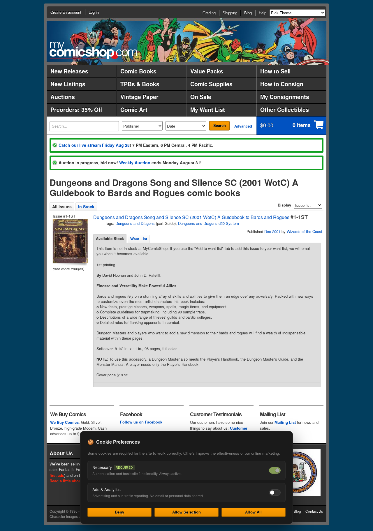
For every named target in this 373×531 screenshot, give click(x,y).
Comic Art (133, 109)
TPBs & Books (139, 84)
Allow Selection (186, 512)
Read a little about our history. (77, 481)
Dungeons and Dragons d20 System (208, 223)
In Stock (86, 206)
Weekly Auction (134, 162)
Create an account (65, 12)
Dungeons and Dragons (135, 223)
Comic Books (138, 71)
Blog (248, 12)
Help (262, 12)
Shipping (230, 12)
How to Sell (275, 71)
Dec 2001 (272, 231)
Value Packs (206, 71)
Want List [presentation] (138, 238)
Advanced (243, 126)
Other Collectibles (284, 109)
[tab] (109, 238)
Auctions (62, 97)
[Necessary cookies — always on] (275, 470)
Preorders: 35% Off (76, 109)
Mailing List (285, 422)
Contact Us (314, 511)
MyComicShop (93, 50)
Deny (119, 512)
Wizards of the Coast (304, 231)
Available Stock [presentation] (110, 238)
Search (219, 125)
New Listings (67, 84)
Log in (94, 12)
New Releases (69, 71)
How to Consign (281, 84)
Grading (209, 12)
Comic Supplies (211, 84)
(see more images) (68, 268)
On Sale (200, 97)
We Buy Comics (64, 422)
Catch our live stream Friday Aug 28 (94, 145)
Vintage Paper (139, 97)
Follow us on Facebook (141, 422)
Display (284, 205)
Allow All (253, 512)
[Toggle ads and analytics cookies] (275, 492)
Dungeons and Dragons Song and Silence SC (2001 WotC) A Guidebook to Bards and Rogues (191, 217)
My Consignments (284, 97)
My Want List (207, 109)
